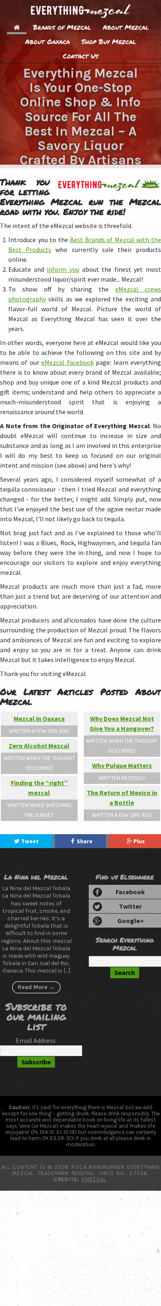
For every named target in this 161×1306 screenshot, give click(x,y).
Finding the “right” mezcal (39, 788)
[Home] (16, 27)
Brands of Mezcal (62, 27)
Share (85, 846)
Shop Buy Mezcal (108, 41)
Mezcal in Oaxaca (39, 718)
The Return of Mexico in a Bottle (122, 797)
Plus (140, 846)
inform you (63, 269)
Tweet (30, 846)
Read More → (36, 996)
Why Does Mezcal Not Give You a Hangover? (122, 723)
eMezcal (94, 1188)
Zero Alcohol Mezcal (39, 746)
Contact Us (80, 56)
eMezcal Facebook (67, 362)
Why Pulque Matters (122, 765)
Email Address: (36, 1049)
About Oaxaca (47, 41)
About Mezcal (126, 27)
